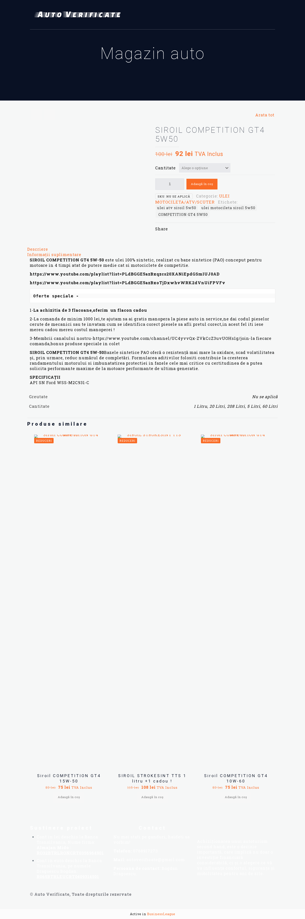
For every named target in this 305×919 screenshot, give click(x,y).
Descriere (37, 249)
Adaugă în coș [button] (69, 797)
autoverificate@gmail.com (155, 859)
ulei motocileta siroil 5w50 (228, 207)
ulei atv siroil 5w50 (176, 207)
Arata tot (264, 115)
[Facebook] (199, 827)
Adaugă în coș (202, 184)
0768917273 (145, 851)
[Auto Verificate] (79, 14)
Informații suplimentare (54, 254)
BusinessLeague (161, 914)
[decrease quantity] (160, 184)
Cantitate (165, 167)
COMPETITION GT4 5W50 (182, 214)
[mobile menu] (269, 15)
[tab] (152, 249)
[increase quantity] (179, 184)
